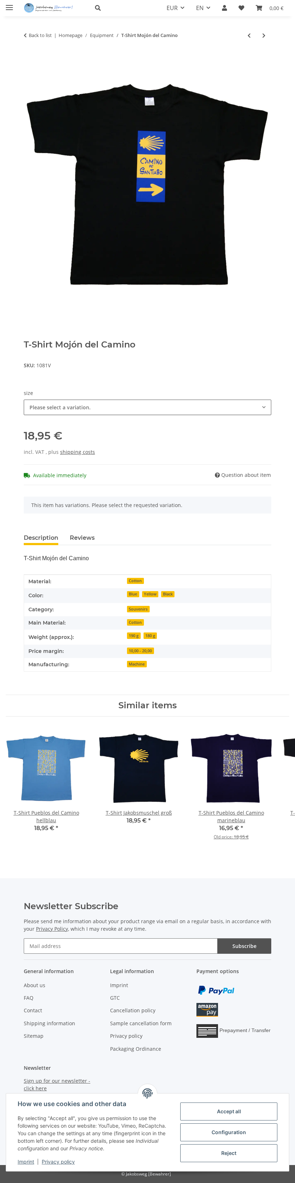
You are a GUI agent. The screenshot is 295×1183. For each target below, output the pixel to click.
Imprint (26, 1162)
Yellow (150, 594)
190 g (134, 635)
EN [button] (200, 8)
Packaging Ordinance (135, 1048)
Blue (133, 594)
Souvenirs (138, 609)
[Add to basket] (29, 59)
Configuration (229, 1132)
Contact (33, 1010)
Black (168, 594)
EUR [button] (172, 8)
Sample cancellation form (141, 1023)
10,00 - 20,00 (140, 650)
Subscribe (244, 946)
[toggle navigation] (9, 4)
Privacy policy (58, 1162)
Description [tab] (41, 537)
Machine (137, 664)
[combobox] (147, 407)
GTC (115, 997)
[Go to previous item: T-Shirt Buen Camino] (249, 35)
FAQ (28, 997)
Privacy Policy (52, 928)
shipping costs (77, 451)
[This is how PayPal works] (216, 989)
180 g (150, 635)
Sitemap (34, 1035)
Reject (228, 1153)
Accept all (229, 1111)
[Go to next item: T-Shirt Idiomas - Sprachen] (264, 35)
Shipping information (49, 1023)
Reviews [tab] (82, 537)
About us (34, 985)
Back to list (40, 35)
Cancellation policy (132, 1010)
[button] (122, 8)
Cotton (135, 580)
